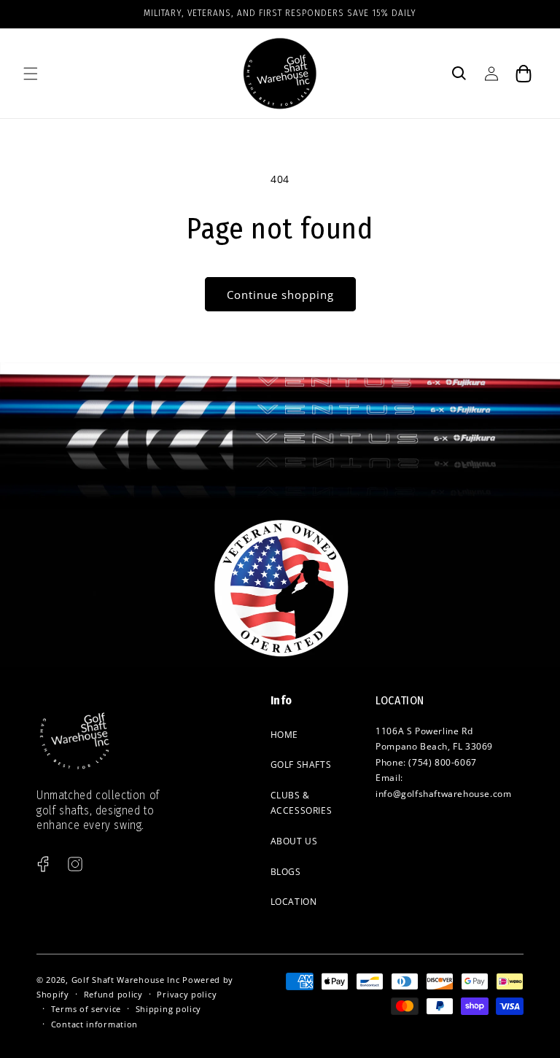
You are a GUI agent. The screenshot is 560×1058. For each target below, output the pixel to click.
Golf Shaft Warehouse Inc (125, 979)
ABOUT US (294, 841)
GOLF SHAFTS (301, 764)
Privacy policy (187, 994)
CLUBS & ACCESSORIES (301, 803)
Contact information (94, 1024)
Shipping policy (169, 1008)
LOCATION (294, 901)
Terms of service (86, 1008)
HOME (284, 734)
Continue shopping (280, 294)
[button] (31, 73)
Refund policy (113, 994)
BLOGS (286, 872)
